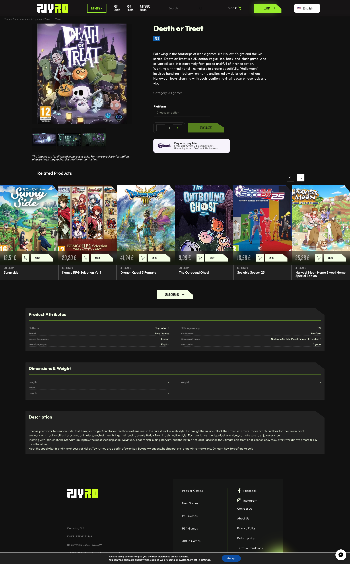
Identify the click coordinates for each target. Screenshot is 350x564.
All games (36, 19)
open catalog (172, 294)
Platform (160, 106)
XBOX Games (191, 541)
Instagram (250, 500)
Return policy (246, 538)
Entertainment (21, 19)
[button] (290, 177)
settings (205, 560)
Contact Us (244, 508)
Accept (231, 558)
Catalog (95, 8)
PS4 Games (130, 8)
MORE (37, 258)
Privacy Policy (246, 528)
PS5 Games (117, 8)
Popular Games (192, 490)
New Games (190, 503)
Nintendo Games (144, 8)
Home (7, 19)
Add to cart (206, 128)
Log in (267, 8)
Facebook (250, 490)
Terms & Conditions (250, 548)
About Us (243, 518)
